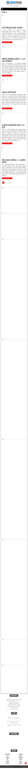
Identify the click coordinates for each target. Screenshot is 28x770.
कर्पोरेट (20, 756)
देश (7, 759)
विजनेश (7, 761)
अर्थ (7, 756)
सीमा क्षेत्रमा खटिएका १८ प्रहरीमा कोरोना (13, 161)
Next (10, 182)
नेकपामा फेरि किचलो (9, 92)
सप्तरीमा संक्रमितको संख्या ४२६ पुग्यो (13, 126)
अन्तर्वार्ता (20, 754)
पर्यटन (20, 759)
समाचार (7, 763)
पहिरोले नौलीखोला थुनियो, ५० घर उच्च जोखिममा (13, 60)
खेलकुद (7, 757)
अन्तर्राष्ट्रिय (7, 754)
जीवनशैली (20, 757)
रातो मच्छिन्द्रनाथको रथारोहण (12, 28)
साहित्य (20, 763)
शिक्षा (21, 761)
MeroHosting (24, 766)
